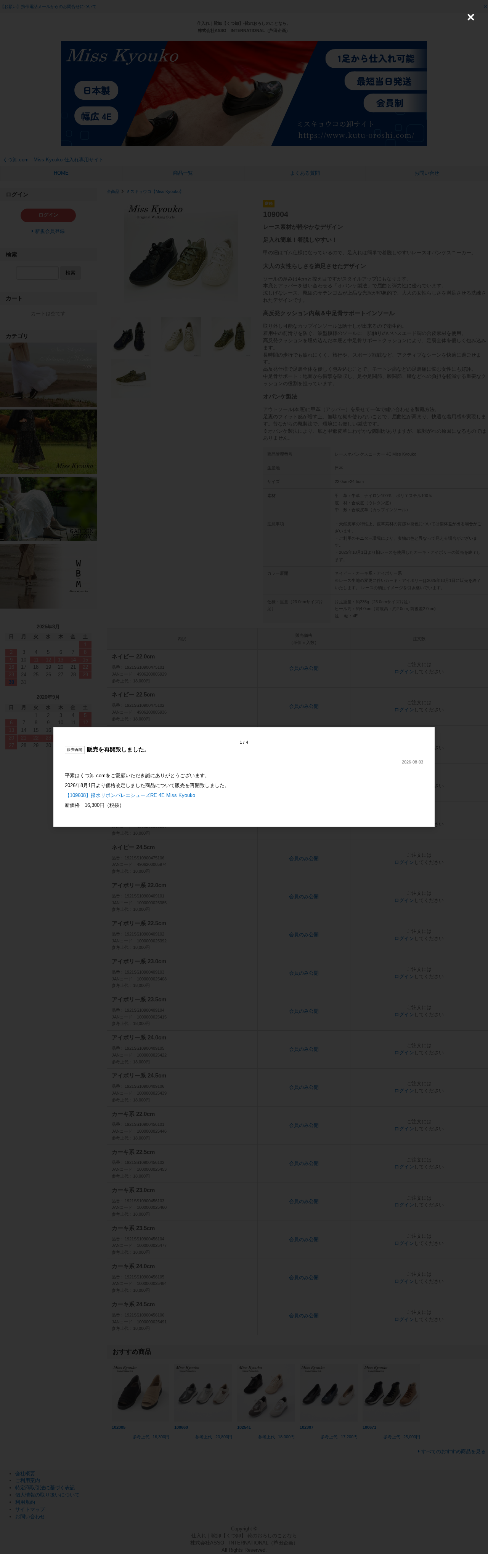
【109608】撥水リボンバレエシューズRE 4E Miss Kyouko (130, 795)
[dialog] (244, 777)
